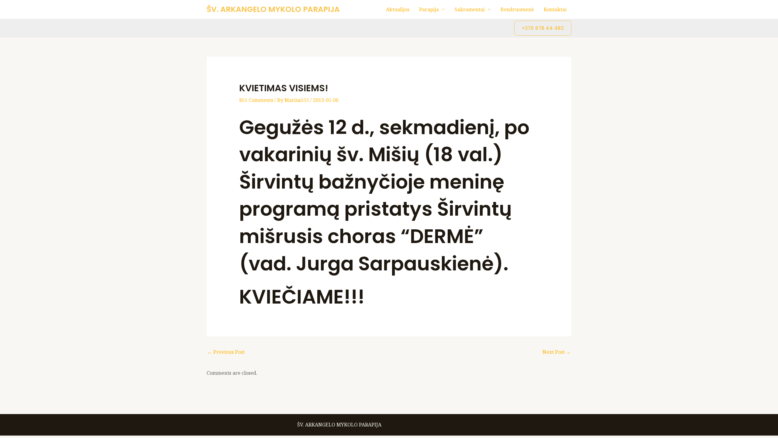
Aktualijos (397, 9)
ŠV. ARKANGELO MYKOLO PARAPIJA (273, 9)
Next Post (556, 352)
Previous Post (226, 352)
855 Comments (256, 100)
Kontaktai (555, 9)
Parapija (429, 9)
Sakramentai (470, 9)
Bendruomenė (517, 9)
